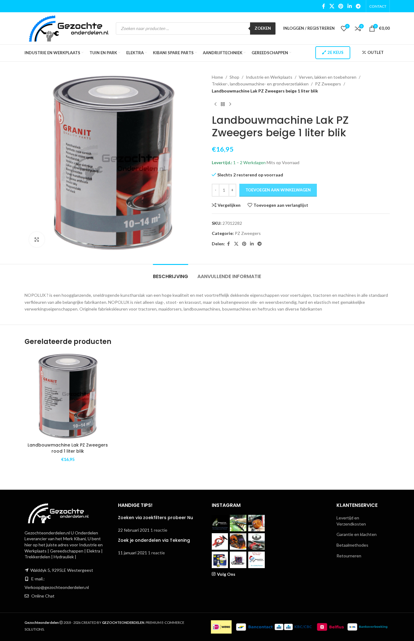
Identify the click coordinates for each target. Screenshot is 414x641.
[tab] (170, 273)
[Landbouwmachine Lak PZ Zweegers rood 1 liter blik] (68, 396)
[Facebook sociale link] (323, 6)
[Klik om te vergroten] (36, 239)
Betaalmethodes (352, 545)
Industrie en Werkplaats (269, 77)
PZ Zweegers (328, 83)
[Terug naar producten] (222, 104)
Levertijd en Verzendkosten (351, 520)
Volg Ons (226, 574)
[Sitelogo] (69, 27)
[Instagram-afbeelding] (220, 523)
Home (217, 77)
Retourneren (348, 555)
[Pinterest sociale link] (340, 6)
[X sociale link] (331, 6)
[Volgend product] (230, 104)
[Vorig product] (215, 104)
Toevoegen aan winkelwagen (278, 189)
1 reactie (158, 530)
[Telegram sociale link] (358, 6)
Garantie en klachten (356, 534)
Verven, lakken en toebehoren (327, 77)
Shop (234, 77)
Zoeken (263, 28)
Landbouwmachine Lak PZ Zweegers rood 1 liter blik (68, 448)
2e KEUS (336, 52)
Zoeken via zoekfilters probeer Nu (155, 518)
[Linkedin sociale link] (349, 6)
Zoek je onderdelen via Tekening (154, 540)
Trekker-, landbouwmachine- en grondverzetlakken (260, 83)
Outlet (375, 52)
